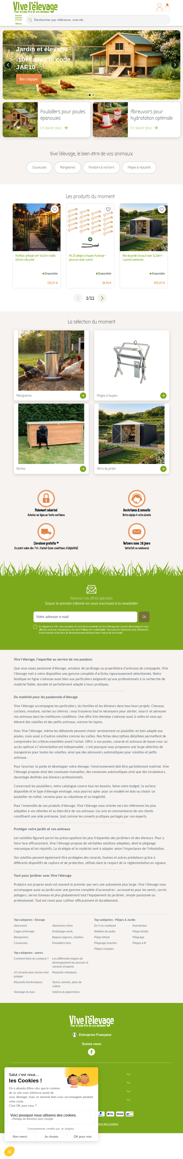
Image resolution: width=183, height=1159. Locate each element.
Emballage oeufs (62, 931)
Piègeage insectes (105, 943)
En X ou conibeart (105, 925)
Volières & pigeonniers (66, 992)
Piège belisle (140, 931)
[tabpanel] (91, 65)
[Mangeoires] (51, 365)
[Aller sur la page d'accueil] (35, 7)
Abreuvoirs (20, 925)
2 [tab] (93, 95)
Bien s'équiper (29, 79)
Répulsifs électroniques (28, 982)
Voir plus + (21, 639)
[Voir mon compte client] (159, 7)
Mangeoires (21, 937)
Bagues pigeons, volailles (67, 937)
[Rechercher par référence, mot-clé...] (30, 19)
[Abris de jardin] (131, 439)
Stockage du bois (24, 992)
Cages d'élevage (24, 931)
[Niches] (51, 439)
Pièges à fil (139, 943)
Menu (18, 23)
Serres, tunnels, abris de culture (67, 984)
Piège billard (102, 937)
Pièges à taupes (104, 948)
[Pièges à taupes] (131, 365)
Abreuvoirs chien (62, 925)
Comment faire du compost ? (31, 958)
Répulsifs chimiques (64, 972)
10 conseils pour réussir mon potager (31, 974)
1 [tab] (90, 95)
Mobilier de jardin (104, 931)
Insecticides (140, 925)
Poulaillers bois (61, 943)
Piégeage (138, 937)
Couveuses (21, 943)
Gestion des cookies (106, 1124)
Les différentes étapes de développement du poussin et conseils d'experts (70, 962)
